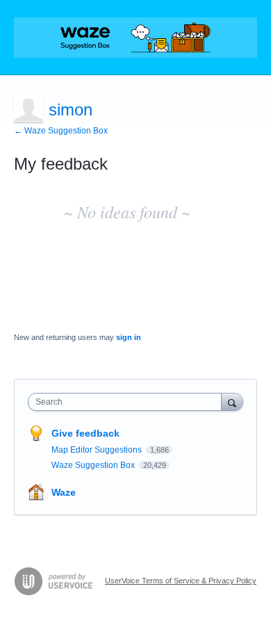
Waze (63, 492)
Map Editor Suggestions (97, 450)
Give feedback (85, 433)
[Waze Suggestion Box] (135, 37)
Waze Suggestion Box (94, 465)
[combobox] (128, 402)
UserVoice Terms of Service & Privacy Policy (180, 580)
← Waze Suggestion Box (61, 131)
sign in (128, 337)
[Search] (232, 401)
